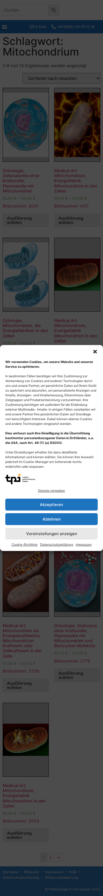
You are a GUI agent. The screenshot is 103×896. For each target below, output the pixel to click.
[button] (95, 351)
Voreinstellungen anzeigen (51, 533)
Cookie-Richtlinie (25, 544)
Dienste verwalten (51, 491)
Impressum (84, 544)
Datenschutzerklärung (56, 544)
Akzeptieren (51, 504)
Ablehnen (52, 519)
